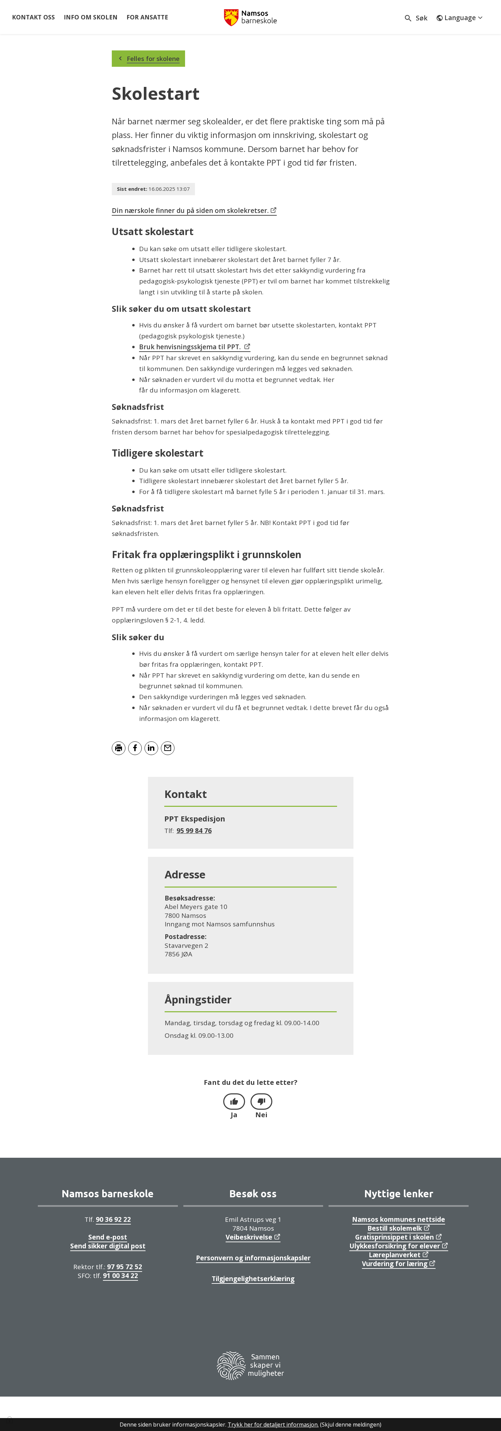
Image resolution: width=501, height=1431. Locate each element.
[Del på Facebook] (135, 748)
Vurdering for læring (394, 1263)
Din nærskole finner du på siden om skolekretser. (190, 210)
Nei (261, 1114)
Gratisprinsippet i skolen (394, 1237)
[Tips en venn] (167, 748)
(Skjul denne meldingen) (350, 1424)
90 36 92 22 (113, 1219)
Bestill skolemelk (394, 1228)
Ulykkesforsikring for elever (394, 1246)
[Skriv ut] (118, 748)
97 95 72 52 (124, 1266)
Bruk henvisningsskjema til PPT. (190, 346)
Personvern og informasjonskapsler (253, 1257)
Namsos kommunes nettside (398, 1219)
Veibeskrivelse (249, 1237)
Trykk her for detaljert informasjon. (273, 1424)
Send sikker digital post (108, 1246)
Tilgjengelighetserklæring (253, 1278)
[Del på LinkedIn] (151, 748)
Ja (234, 1114)
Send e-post (107, 1237)
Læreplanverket (395, 1254)
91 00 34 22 (120, 1275)
